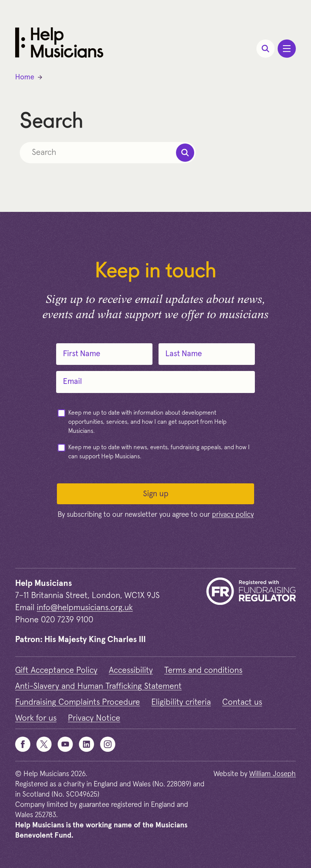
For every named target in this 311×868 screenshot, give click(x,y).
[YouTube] (65, 744)
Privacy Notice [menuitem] (94, 718)
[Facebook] (22, 744)
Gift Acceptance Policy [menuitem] (56, 670)
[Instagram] (107, 744)
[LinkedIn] (86, 744)
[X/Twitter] (44, 744)
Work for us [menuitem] (36, 718)
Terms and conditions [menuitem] (203, 670)
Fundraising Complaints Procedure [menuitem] (77, 702)
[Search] (265, 48)
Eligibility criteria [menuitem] (181, 702)
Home (24, 77)
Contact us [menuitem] (242, 702)
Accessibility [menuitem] (131, 670)
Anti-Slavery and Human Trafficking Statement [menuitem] (98, 686)
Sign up (155, 494)
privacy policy (233, 514)
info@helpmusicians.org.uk (85, 608)
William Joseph (272, 774)
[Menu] (287, 48)
